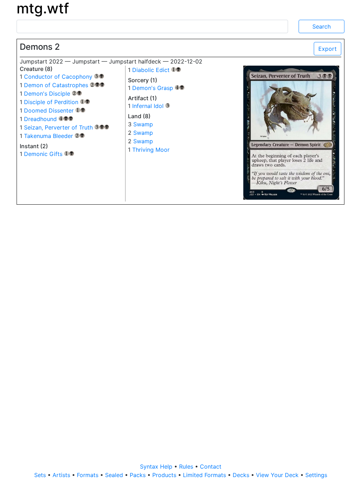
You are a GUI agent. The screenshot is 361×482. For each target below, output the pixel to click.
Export (327, 48)
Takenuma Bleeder (54, 135)
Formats (88, 474)
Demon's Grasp (158, 87)
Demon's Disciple (53, 93)
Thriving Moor (151, 149)
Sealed (115, 474)
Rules (187, 466)
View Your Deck (278, 474)
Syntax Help (157, 466)
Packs (138, 474)
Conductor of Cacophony (64, 76)
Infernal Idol (151, 105)
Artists (62, 474)
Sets (41, 474)
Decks (242, 474)
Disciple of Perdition (57, 102)
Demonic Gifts (49, 153)
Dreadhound (48, 118)
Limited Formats (205, 474)
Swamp (143, 124)
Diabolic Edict (156, 69)
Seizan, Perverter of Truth (66, 127)
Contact (210, 466)
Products (165, 474)
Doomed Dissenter (54, 110)
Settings (316, 474)
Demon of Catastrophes (64, 85)
